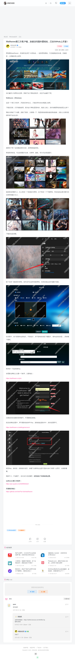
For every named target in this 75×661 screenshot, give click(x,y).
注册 (44, 592)
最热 (10, 599)
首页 (6, 37)
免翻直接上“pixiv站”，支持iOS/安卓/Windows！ (57, 554)
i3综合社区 (13, 45)
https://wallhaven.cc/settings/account (18, 427)
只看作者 (66, 599)
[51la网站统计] (37, 657)
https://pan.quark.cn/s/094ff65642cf (17, 484)
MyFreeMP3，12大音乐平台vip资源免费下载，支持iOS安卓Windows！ (25, 554)
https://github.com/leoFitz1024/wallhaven (19, 491)
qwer (26, 624)
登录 (33, 592)
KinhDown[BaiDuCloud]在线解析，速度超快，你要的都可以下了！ (58, 570)
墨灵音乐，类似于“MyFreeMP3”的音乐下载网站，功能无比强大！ (25, 570)
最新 (6, 599)
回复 (23, 610)
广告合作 (39, 647)
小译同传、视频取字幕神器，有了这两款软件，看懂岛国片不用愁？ (25, 562)
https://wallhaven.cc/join (13, 378)
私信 (67, 46)
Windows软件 (13, 37)
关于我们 (45, 647)
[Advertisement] (37, 21)
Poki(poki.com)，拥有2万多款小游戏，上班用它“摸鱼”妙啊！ (58, 562)
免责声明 (32, 647)
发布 (63, 3)
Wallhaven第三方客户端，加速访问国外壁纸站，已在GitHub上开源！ (37, 41)
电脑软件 (22, 530)
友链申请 (25, 647)
